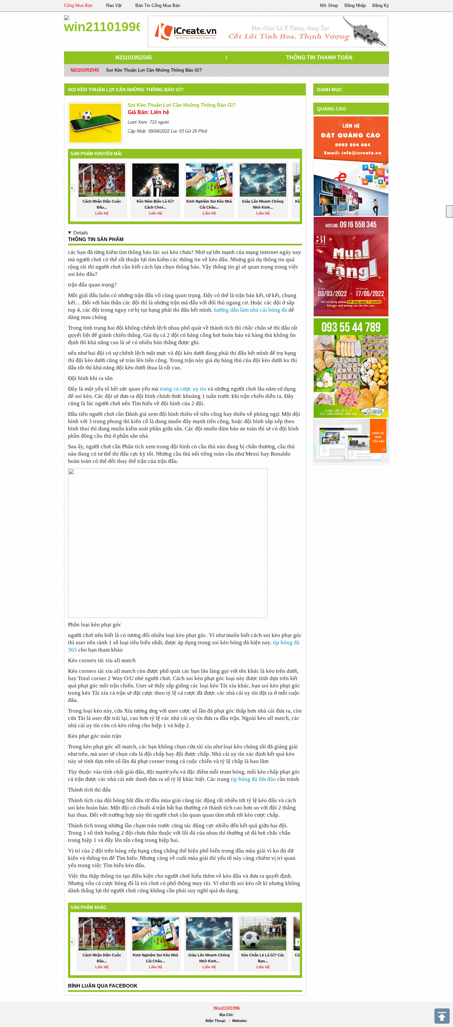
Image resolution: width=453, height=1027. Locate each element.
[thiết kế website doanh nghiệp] (351, 440)
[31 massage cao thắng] (351, 266)
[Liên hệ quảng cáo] (351, 165)
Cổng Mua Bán (78, 5)
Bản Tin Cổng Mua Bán (157, 5)
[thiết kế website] (268, 31)
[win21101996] (102, 23)
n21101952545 (133, 57)
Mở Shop (329, 5)
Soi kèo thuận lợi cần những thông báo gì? (126, 89)
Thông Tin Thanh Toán (319, 57)
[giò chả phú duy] (351, 367)
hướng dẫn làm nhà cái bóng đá (250, 310)
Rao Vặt (114, 5)
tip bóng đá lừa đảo (253, 779)
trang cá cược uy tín (183, 389)
